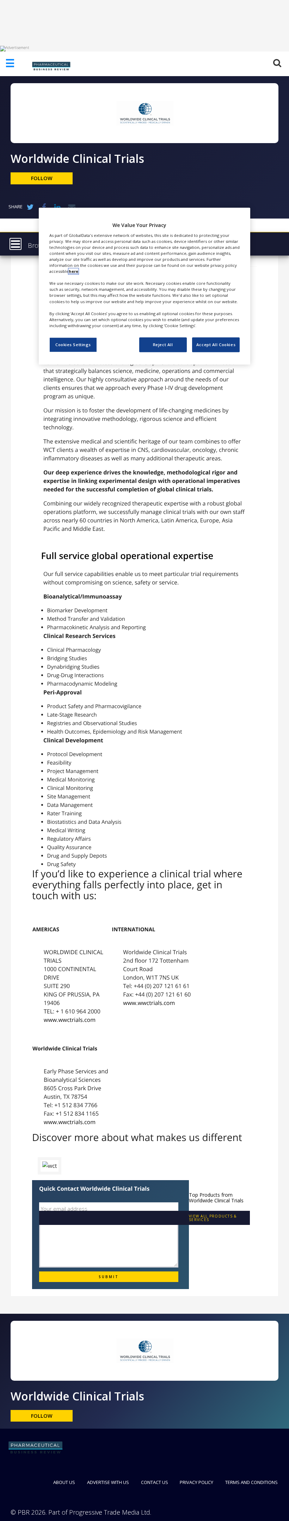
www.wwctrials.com (70, 1020)
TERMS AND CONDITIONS (251, 1482)
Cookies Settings (73, 344)
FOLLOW (42, 178)
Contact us (154, 1482)
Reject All (163, 344)
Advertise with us (108, 1482)
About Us (64, 1482)
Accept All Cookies (215, 344)
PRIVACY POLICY (196, 1482)
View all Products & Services (213, 1218)
